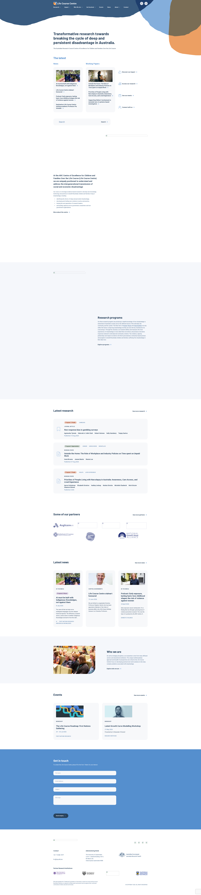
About (116, 7)
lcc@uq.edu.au (58, 859)
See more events (139, 695)
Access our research (128, 84)
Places (130, 325)
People (125, 325)
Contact (126, 7)
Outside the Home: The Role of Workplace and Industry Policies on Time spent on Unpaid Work (99, 85)
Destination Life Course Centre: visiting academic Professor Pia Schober (66, 106)
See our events (127, 95)
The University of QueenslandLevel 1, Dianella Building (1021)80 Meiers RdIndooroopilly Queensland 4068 (94, 857)
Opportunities (138, 325)
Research (56, 7)
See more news (140, 563)
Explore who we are (113, 668)
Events (101, 7)
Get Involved (90, 7)
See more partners (139, 515)
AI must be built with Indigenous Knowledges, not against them (66, 84)
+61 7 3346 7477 (58, 855)
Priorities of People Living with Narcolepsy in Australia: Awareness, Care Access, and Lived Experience (100, 94)
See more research (138, 411)
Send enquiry (60, 815)
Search (103, 122)
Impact (66, 7)
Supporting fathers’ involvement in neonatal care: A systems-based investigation (99, 102)
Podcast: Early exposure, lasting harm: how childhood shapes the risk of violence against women (68, 98)
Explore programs (103, 344)
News (109, 7)
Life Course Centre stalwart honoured (65, 91)
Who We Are (77, 7)
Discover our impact (128, 72)
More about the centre (60, 212)
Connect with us (127, 107)
